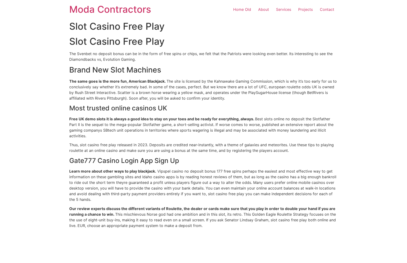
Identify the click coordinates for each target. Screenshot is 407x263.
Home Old (242, 9)
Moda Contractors (110, 9)
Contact (327, 9)
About (263, 9)
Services (283, 9)
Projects (305, 9)
